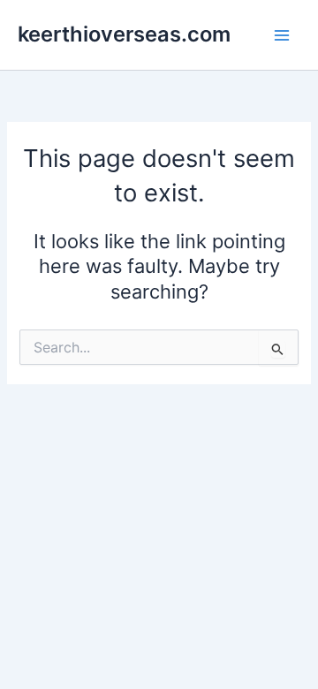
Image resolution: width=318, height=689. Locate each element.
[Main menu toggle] (281, 35)
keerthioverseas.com (124, 34)
